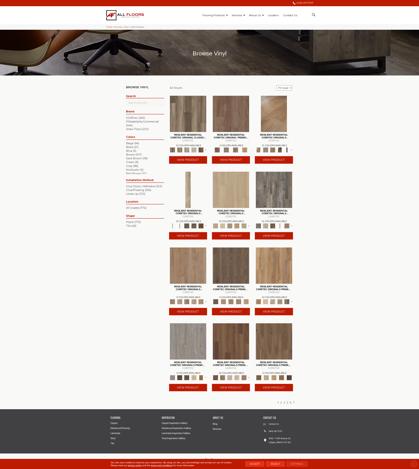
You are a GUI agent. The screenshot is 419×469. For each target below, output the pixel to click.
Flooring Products (213, 15)
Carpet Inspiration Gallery (175, 423)
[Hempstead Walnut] (180, 377)
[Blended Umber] (289, 377)
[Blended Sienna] (281, 377)
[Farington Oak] (188, 265)
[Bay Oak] (273, 225)
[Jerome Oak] (287, 225)
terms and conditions (162, 465)
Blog (215, 424)
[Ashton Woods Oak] (266, 149)
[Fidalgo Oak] (201, 225)
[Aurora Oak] (266, 225)
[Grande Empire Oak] (230, 377)
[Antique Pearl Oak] (231, 189)
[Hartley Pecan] (187, 301)
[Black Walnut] (287, 149)
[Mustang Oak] (231, 265)
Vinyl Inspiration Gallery (173, 438)
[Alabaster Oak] (188, 189)
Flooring (118, 27)
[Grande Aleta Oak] (231, 341)
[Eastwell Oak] (194, 225)
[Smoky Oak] (238, 301)
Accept (255, 463)
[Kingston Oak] (194, 301)
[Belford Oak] (280, 149)
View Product (188, 159)
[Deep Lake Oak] (194, 149)
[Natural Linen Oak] (223, 301)
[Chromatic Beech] (231, 113)
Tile (112, 443)
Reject (275, 463)
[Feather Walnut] (226, 149)
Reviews (217, 429)
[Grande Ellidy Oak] (222, 377)
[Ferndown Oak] (180, 301)
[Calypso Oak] (280, 225)
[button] (227, 15)
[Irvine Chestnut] (201, 149)
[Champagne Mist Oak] (222, 225)
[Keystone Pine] (187, 377)
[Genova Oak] (280, 301)
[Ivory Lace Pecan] (244, 225)
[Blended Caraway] (274, 341)
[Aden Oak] (274, 189)
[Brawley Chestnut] (180, 149)
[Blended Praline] (274, 377)
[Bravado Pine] (188, 341)
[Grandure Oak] (287, 301)
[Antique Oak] (274, 113)
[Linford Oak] (201, 301)
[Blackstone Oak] (180, 225)
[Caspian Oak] (187, 149)
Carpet (114, 423)
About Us (255, 15)
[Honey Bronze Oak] (237, 225)
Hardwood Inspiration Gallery (176, 428)
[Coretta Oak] (274, 265)
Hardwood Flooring (120, 428)
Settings (297, 463)
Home (109, 27)
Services (237, 15)
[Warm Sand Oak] (246, 301)
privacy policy (135, 465)
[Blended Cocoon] (266, 377)
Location (273, 15)
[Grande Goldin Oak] (244, 377)
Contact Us (290, 15)
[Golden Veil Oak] (230, 225)
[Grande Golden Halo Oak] (237, 377)
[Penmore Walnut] (201, 377)
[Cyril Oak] (266, 301)
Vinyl (126, 27)
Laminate (115, 433)
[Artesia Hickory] (188, 113)
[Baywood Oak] (273, 149)
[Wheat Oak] (245, 149)
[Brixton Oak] (187, 225)
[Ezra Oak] (273, 301)
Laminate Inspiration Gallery (176, 433)
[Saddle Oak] (231, 301)
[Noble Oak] (194, 377)
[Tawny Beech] (235, 149)
